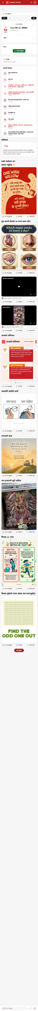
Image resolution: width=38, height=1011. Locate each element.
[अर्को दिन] (33, 24)
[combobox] (19, 146)
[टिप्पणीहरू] (35, 1008)
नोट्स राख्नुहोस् (20, 51)
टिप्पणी (20, 216)
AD (10, 18)
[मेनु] (3, 2)
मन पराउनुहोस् (8, 216)
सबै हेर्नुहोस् (19, 650)
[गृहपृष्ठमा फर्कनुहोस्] (3, 9)
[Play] (19, 286)
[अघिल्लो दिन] (4, 24)
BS (4, 18)
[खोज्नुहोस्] (31, 2)
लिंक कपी (32, 216)
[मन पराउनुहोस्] (30, 1008)
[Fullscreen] (34, 294)
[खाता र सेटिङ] (35, 2)
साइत (5, 38)
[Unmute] (30, 294)
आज (34, 18)
